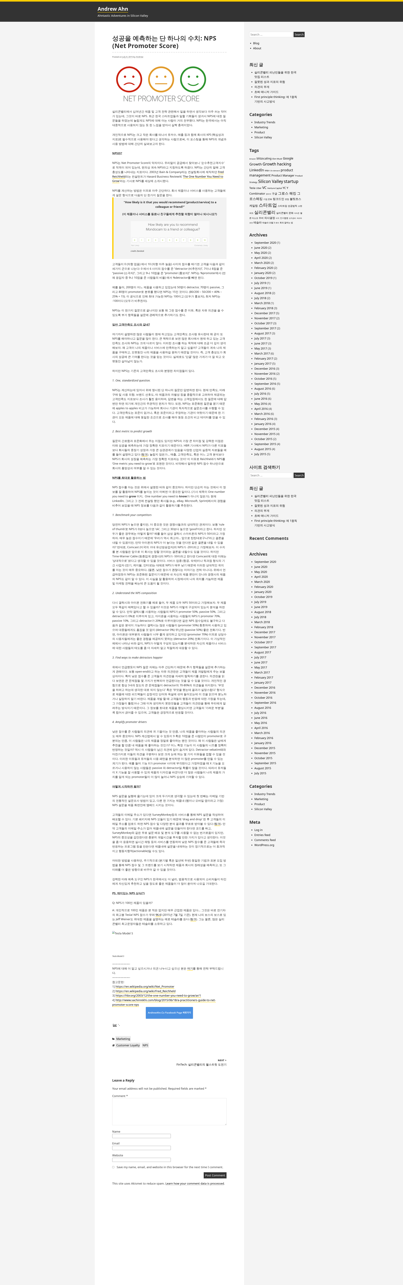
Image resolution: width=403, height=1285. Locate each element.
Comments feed (265, 840)
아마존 (296, 213)
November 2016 (264, 373)
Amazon (252, 159)
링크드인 (278, 199)
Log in (258, 830)
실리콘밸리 (264, 212)
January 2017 (262, 363)
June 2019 (260, 288)
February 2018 (263, 308)
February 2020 (263, 268)
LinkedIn (256, 170)
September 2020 (265, 242)
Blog (256, 43)
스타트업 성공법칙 (287, 205)
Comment (120, 1096)
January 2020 (262, 273)
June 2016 (260, 399)
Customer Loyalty (128, 1045)
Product (259, 132)
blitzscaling (264, 158)
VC (264, 187)
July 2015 (260, 454)
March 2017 (262, 353)
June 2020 (260, 248)
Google (288, 158)
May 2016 (260, 404)
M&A (267, 170)
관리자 (268, 194)
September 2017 (265, 328)
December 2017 (264, 313)
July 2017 (260, 338)
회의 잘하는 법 (286, 222)
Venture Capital (274, 188)
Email (116, 1143)
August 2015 (262, 449)
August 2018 (262, 293)
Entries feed (262, 835)
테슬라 (258, 222)
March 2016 (262, 414)
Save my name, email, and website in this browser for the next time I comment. (170, 1167)
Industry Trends (264, 122)
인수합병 (284, 218)
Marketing (123, 1039)
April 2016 (261, 409)
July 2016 (260, 393)
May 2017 (260, 348)
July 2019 (260, 283)
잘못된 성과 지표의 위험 (269, 82)
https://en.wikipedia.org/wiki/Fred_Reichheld (146, 991)
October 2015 (263, 439)
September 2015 (265, 444)
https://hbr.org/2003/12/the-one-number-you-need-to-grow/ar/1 (158, 995)
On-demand (275, 171)
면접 (287, 199)
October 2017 (263, 323)
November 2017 (264, 318)
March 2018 (262, 303)
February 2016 (263, 419)
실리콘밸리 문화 (284, 212)
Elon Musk (277, 158)
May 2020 (260, 253)
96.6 (158, 915)
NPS (145, 1045)
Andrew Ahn (113, 8)
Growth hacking (277, 164)
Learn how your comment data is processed (194, 1183)
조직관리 (292, 218)
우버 (261, 217)
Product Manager (282, 175)
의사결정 (269, 218)
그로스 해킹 (287, 193)
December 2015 (264, 429)
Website (117, 1155)
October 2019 (263, 278)
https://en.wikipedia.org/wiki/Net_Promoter (145, 986)
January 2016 (262, 424)
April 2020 (261, 258)
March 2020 (262, 263)
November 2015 (264, 434)
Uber (258, 188)
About (257, 48)
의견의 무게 (261, 87)
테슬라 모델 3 (268, 222)
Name (116, 1131)
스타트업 (268, 205)
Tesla (252, 188)
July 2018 (260, 298)
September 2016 (265, 384)
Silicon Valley (263, 137)
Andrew (139, 56)
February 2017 (263, 358)
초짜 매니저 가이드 (266, 92)
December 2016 (264, 368)
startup (291, 181)
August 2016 (262, 388)
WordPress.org (264, 845)
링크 (144, 454)
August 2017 (262, 333)
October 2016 (263, 379)
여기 (190, 968)
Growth (255, 164)
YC (284, 188)
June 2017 (260, 343)
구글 (274, 193)
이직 (277, 218)
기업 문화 (267, 199)
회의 (277, 223)
